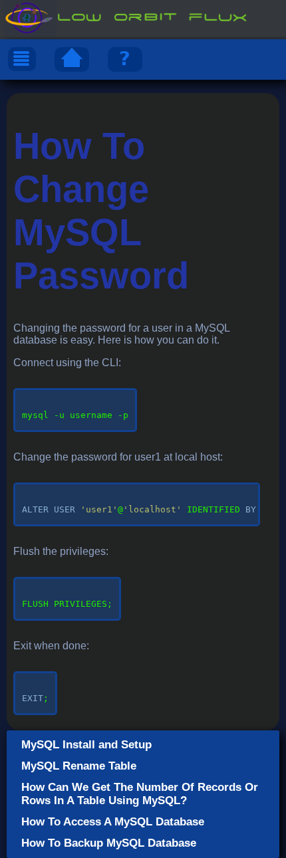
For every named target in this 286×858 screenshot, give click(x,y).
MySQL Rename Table (78, 766)
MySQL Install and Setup (86, 744)
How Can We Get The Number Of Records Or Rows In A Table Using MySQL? (139, 794)
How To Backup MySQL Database (108, 843)
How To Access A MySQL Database (112, 821)
